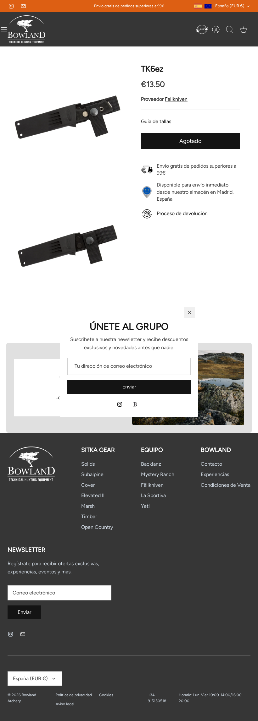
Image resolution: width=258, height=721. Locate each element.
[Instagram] (120, 404)
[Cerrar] (189, 312)
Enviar (129, 387)
